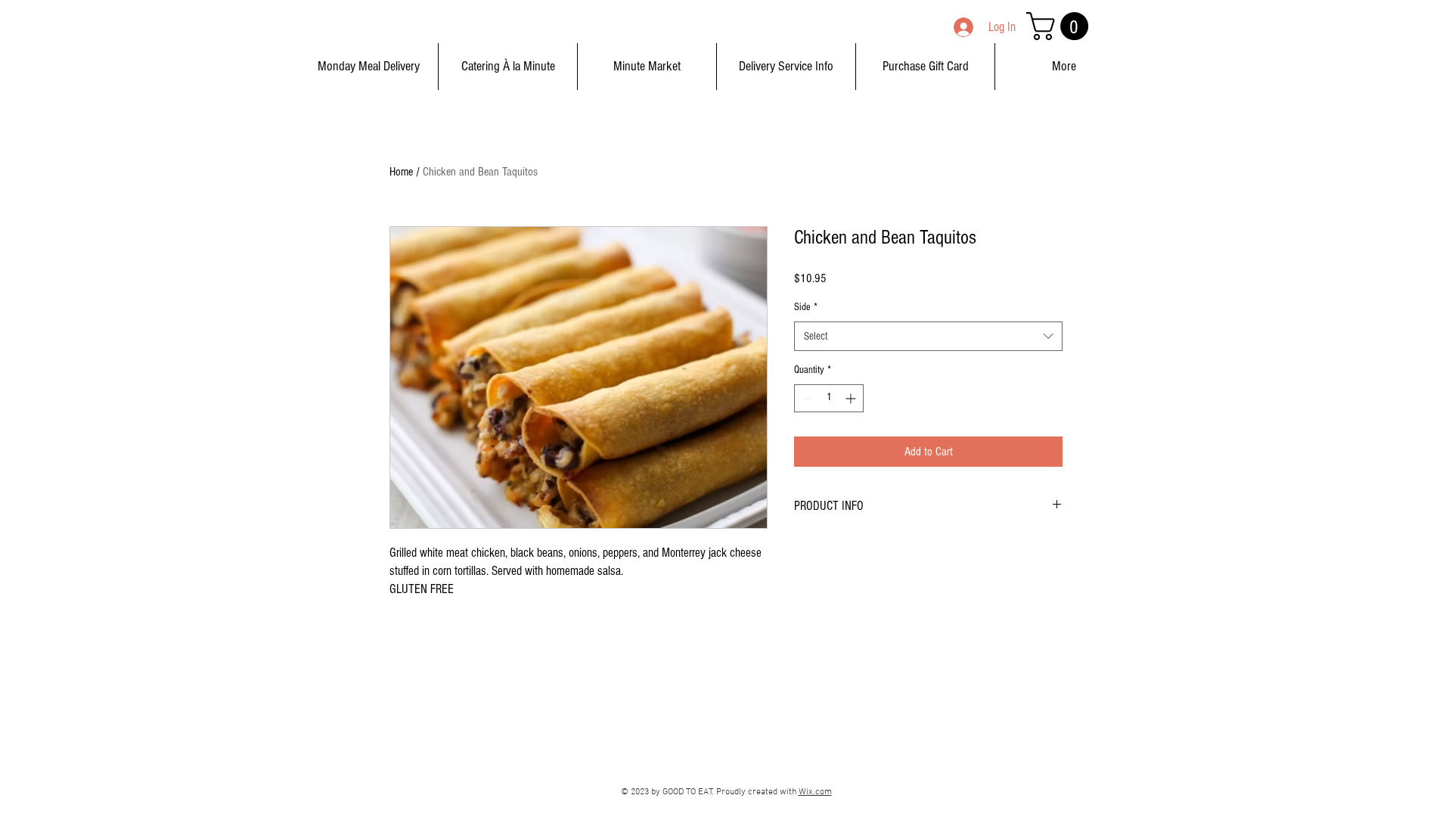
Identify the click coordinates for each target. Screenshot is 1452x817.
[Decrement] (805, 398)
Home (401, 172)
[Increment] (851, 398)
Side (806, 307)
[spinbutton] (828, 398)
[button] (1060, 26)
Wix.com (815, 792)
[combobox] (928, 336)
